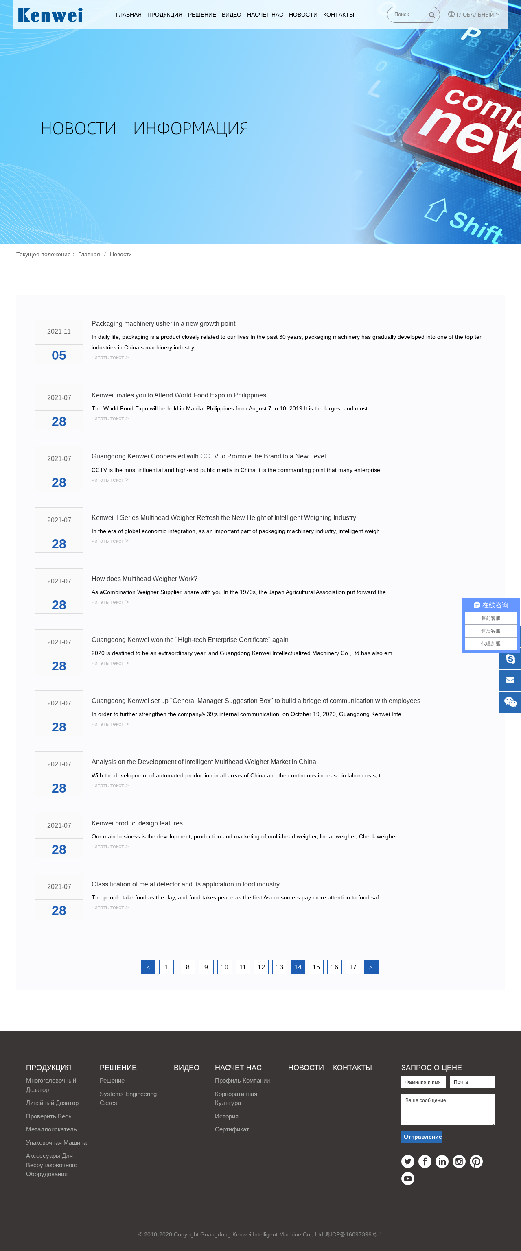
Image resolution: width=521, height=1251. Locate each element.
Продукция (164, 14)
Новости (303, 14)
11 (242, 967)
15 (316, 967)
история (227, 1116)
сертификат (232, 1129)
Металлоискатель (51, 1129)
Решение (202, 14)
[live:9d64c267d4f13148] (510, 658)
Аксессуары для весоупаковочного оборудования (51, 1164)
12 (261, 967)
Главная (129, 14)
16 (334, 967)
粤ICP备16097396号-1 (354, 1234)
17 (353, 967)
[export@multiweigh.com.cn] (510, 680)
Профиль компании (242, 1080)
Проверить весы (49, 1116)
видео (231, 14)
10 (224, 967)
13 (279, 967)
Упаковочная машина (56, 1142)
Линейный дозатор (52, 1102)
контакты (338, 14)
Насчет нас (265, 14)
